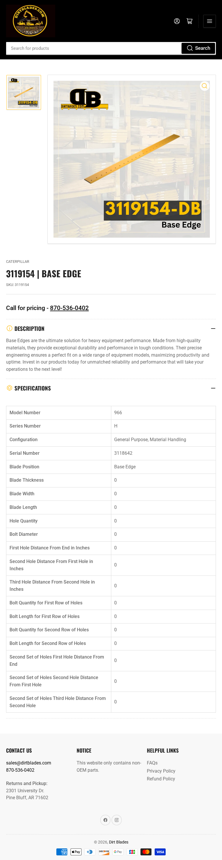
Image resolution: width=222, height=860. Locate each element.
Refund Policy (161, 779)
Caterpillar (17, 261)
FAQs (152, 763)
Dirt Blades (118, 842)
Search (202, 48)
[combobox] (111, 48)
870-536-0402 (69, 308)
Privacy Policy (161, 771)
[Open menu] (209, 21)
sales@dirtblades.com (28, 763)
